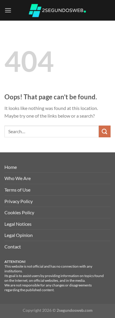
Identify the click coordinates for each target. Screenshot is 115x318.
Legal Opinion (18, 235)
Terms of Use (17, 189)
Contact (12, 246)
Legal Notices (18, 224)
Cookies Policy (19, 212)
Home (10, 167)
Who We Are (17, 178)
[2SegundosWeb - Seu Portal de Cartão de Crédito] (57, 10)
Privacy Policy (18, 201)
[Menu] (8, 10)
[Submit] (105, 131)
